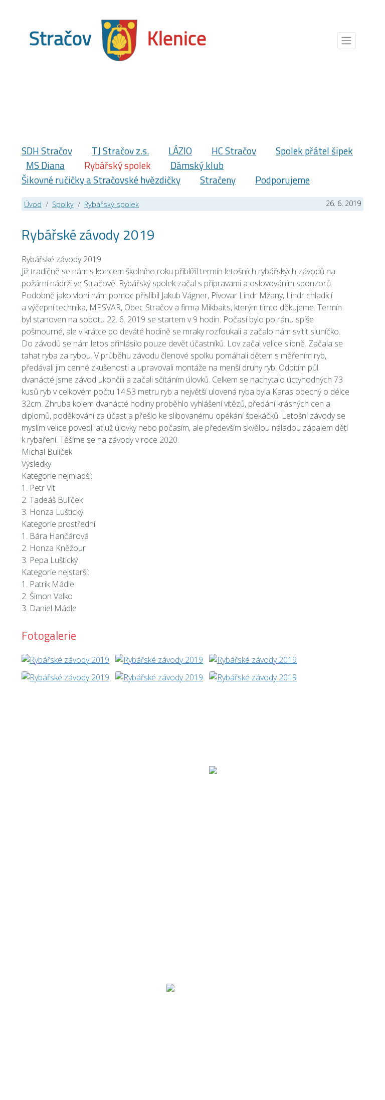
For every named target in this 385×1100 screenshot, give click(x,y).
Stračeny (218, 179)
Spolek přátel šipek (314, 150)
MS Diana (45, 165)
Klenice (177, 38)
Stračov (60, 38)
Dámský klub (197, 165)
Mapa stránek (64, 1027)
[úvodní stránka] (119, 39)
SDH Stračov (47, 150)
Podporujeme (282, 179)
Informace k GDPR (254, 1027)
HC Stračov (234, 150)
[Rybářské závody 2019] (65, 658)
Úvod (33, 204)
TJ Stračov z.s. (120, 150)
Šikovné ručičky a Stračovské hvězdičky (101, 179)
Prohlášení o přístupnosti (155, 1027)
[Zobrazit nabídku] (346, 40)
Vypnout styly (332, 1027)
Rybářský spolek (117, 165)
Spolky (63, 204)
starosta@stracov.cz (195, 929)
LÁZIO (180, 150)
